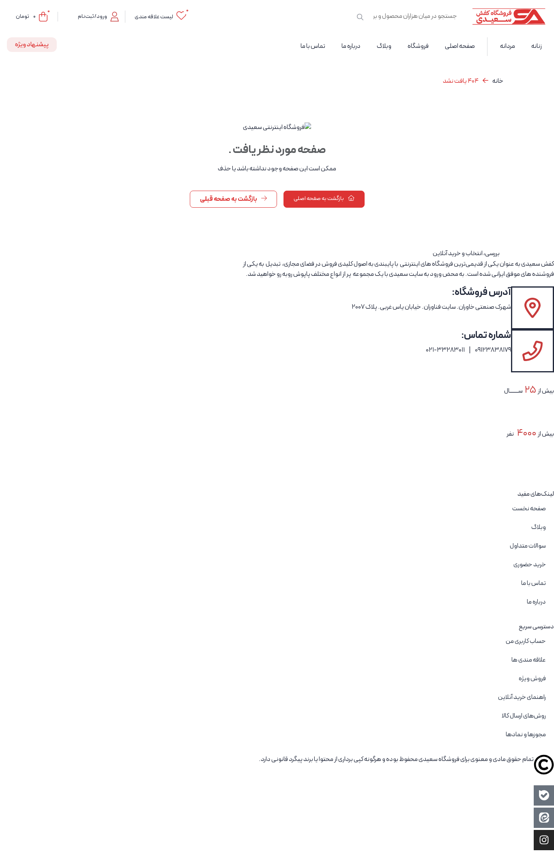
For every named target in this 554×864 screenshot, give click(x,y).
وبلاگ (538, 527)
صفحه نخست (529, 509)
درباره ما (536, 602)
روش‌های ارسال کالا (524, 716)
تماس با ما (533, 583)
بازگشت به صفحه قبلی (229, 199)
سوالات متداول (528, 546)
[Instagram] (544, 840)
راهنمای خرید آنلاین (522, 697)
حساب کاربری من (526, 641)
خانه (497, 81)
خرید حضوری (529, 565)
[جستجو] (360, 16)
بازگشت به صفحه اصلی (319, 198)
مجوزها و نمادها (526, 734)
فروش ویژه (532, 678)
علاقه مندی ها (528, 660)
